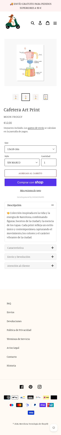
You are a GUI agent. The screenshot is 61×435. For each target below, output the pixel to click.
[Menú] (55, 23)
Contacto (12, 356)
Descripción (14, 205)
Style (7, 156)
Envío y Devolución (18, 256)
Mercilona (23, 423)
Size (6, 142)
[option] (16, 97)
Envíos (10, 312)
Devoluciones (14, 321)
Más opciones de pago (30, 190)
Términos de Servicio (18, 339)
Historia (11, 365)
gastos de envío (36, 127)
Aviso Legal (13, 347)
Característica (15, 247)
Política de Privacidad (19, 330)
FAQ (9, 303)
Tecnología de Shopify (38, 423)
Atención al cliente (18, 265)
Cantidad (45, 156)
